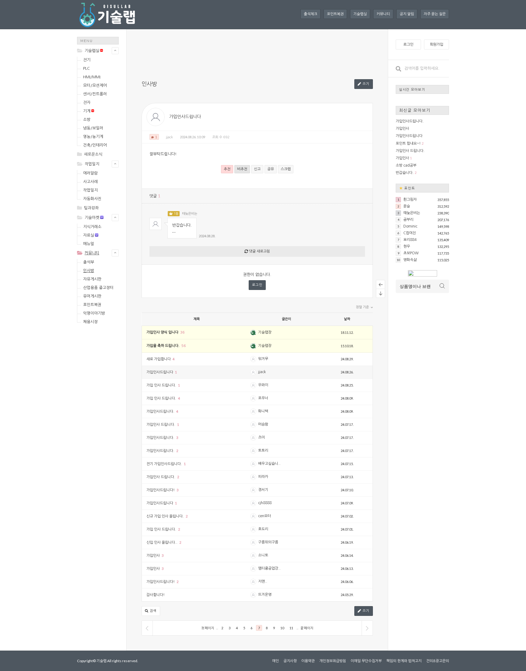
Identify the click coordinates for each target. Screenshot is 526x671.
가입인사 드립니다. (161, 424)
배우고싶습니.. (269, 463)
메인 (275, 661)
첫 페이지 (207, 628)
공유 (270, 169)
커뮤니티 (383, 14)
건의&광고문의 (437, 661)
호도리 (263, 529)
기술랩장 (265, 332)
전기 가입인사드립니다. (164, 464)
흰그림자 (410, 199)
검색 (152, 611)
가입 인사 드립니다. (161, 385)
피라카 (263, 477)
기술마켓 (92, 218)
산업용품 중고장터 (98, 288)
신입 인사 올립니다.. (162, 542)
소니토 (263, 555)
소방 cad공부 (406, 165)
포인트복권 (335, 14)
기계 (86, 111)
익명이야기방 (94, 313)
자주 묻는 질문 (435, 14)
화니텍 (263, 411)
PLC (86, 68)
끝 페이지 (306, 628)
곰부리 (408, 219)
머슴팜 (263, 424)
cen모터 (264, 516)
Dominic (410, 226)
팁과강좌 (91, 208)
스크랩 (286, 169)
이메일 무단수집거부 (366, 661)
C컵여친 (409, 233)
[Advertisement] (101, 425)
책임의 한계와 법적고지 (404, 661)
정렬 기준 (363, 307)
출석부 (88, 262)
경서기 (263, 490)
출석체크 (310, 14)
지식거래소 (92, 227)
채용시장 (90, 322)
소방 (86, 120)
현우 (406, 246)
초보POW (411, 253)
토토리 (263, 450)
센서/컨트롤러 (95, 94)
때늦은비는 (189, 213)
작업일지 (92, 164)
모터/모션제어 (95, 85)
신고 (257, 169)
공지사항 (290, 661)
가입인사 (153, 555)
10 (282, 628)
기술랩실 (360, 14)
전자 (86, 102)
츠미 (261, 437)
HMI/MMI (91, 77)
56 (183, 346)
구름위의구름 (268, 542)
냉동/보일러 (93, 128)
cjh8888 (265, 503)
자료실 (88, 235)
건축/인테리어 (95, 145)
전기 (86, 60)
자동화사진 (92, 199)
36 (182, 332)
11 (291, 628)
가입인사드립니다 (185, 117)
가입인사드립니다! (161, 490)
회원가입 (436, 44)
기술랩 (101, 661)
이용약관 (308, 661)
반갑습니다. (405, 173)
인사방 (88, 271)
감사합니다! (155, 595)
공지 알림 (407, 14)
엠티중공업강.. (269, 568)
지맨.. (262, 581)
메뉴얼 (88, 244)
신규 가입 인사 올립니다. (165, 516)
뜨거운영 (265, 594)
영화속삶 (410, 260)
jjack (169, 137)
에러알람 (90, 173)
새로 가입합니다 (159, 359)
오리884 (409, 240)
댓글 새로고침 (259, 251)
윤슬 (406, 206)
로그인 (257, 285)
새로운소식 (93, 154)
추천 (227, 169)
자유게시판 (92, 279)
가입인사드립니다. (160, 411)
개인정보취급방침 (332, 661)
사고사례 (90, 182)
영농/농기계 (93, 137)
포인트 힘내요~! (408, 143)
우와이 (263, 385)
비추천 (242, 169)
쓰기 (365, 84)
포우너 (263, 398)
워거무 (263, 359)
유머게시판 (92, 296)
